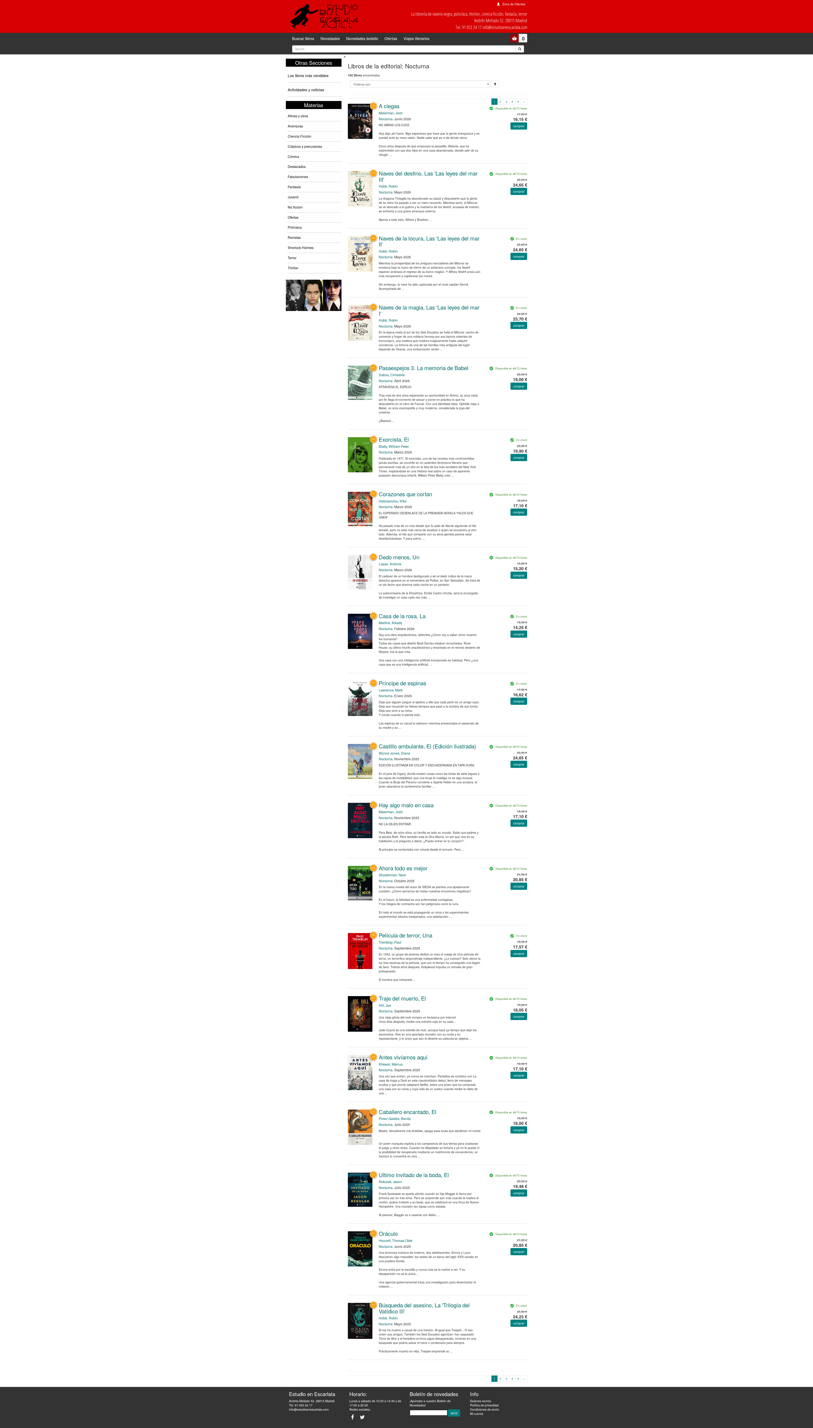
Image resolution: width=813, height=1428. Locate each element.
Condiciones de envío (484, 1409)
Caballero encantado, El (407, 1112)
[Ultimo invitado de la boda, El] (360, 1189)
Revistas (294, 237)
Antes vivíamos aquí (403, 1057)
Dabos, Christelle (392, 374)
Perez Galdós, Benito (395, 1118)
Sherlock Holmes (301, 247)
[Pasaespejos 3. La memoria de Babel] (360, 382)
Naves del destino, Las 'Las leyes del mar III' (428, 176)
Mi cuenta (476, 1413)
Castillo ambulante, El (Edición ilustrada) (427, 746)
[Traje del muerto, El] (360, 1013)
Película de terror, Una (405, 935)
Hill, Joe (385, 1005)
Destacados (297, 166)
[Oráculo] (360, 1248)
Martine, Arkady (390, 622)
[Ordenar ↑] (495, 84)
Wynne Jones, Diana (394, 753)
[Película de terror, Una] (360, 950)
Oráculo (388, 1233)
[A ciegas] (360, 121)
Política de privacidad (484, 1405)
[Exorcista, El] (360, 454)
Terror (292, 257)
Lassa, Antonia (390, 563)
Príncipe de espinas (402, 683)
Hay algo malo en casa (406, 805)
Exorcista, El (394, 439)
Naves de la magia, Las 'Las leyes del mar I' (429, 310)
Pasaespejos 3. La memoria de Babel (423, 368)
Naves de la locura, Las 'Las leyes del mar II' (429, 241)
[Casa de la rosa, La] (360, 631)
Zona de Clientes (513, 4)
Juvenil (293, 197)
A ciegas (389, 106)
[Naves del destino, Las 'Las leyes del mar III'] (360, 188)
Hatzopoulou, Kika (392, 501)
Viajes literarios (416, 38)
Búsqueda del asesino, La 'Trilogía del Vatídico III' (424, 1308)
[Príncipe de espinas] (360, 698)
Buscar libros (303, 38)
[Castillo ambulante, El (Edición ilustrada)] (360, 761)
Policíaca (295, 227)
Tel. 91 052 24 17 (300, 1405)
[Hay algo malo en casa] (360, 820)
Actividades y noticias (306, 89)
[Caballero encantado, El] (360, 1127)
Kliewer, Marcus (391, 1064)
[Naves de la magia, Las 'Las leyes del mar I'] (360, 322)
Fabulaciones (298, 176)
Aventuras (295, 126)
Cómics (293, 156)
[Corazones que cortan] (360, 508)
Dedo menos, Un (399, 557)
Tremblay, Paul (390, 942)
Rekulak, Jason (390, 1181)
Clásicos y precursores (305, 146)
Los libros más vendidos (308, 75)
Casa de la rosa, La (402, 616)
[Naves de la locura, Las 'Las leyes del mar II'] (360, 253)
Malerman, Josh (391, 113)
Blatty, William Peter (394, 446)
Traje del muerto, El (402, 998)
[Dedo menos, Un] (360, 571)
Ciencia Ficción (299, 136)
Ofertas (390, 38)
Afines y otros (298, 115)
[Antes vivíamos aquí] (360, 1072)
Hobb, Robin (388, 186)
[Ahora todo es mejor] (360, 883)
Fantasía (294, 186)
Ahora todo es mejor (403, 868)
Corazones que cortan (405, 494)
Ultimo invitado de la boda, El (414, 1175)
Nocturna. (386, 118)
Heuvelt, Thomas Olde (395, 1240)
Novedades (330, 38)
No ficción (295, 207)
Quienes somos (480, 1401)
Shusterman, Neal (392, 874)
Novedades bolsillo (362, 38)
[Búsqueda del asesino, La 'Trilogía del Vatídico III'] (360, 1320)
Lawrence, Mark (391, 690)
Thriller (293, 267)
